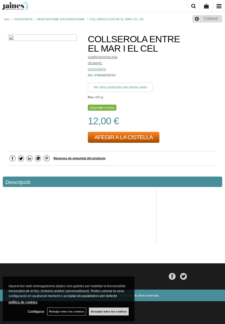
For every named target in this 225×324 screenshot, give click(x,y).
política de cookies (23, 302)
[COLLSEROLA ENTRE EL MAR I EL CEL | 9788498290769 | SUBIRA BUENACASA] (42, 38)
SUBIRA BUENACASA (102, 57)
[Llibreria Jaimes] (15, 7)
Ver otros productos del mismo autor (120, 87)
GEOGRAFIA (97, 69)
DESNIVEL (95, 63)
